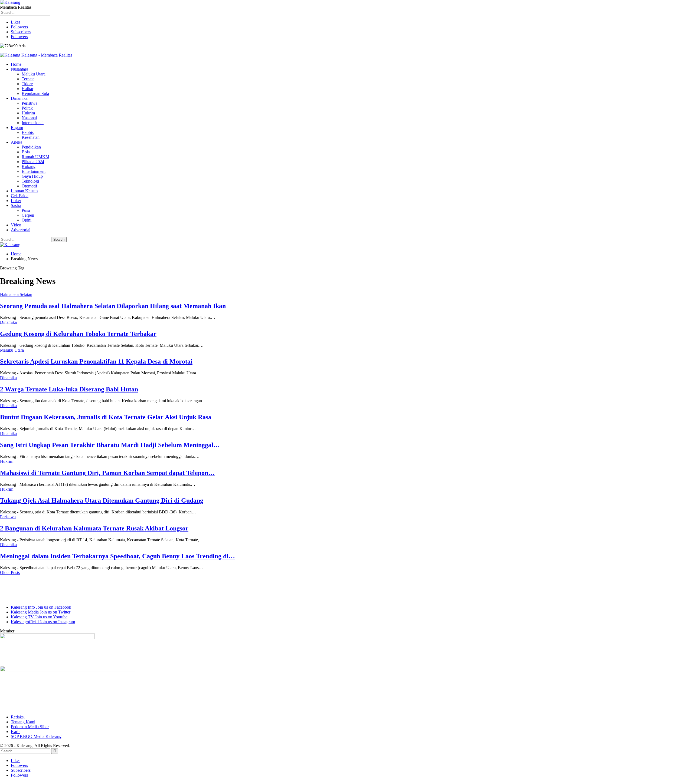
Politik (27, 108)
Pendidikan (31, 147)
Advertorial (20, 229)
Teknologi (30, 181)
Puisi (26, 210)
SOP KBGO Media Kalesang (36, 736)
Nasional (29, 118)
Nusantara (19, 69)
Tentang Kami (23, 722)
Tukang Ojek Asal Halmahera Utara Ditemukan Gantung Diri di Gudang (101, 500)
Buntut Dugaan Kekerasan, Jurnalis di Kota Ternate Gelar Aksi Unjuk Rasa (105, 417)
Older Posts (10, 572)
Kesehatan (31, 137)
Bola (26, 152)
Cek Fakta (19, 195)
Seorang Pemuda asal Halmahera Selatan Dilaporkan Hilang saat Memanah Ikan (113, 305)
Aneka (16, 142)
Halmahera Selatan (16, 294)
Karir (15, 731)
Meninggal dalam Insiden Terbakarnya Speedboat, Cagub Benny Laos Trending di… (117, 556)
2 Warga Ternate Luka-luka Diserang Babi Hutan (69, 389)
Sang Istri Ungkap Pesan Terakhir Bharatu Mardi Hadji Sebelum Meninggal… (110, 444)
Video (16, 225)
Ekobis (28, 132)
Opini (26, 220)
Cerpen (28, 215)
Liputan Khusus (24, 191)
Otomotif (29, 186)
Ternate (28, 79)
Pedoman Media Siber (30, 726)
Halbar (27, 88)
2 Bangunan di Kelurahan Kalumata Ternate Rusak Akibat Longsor (94, 528)
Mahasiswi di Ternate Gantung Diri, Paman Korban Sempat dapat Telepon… (107, 472)
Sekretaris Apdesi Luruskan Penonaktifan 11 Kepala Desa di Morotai (96, 361)
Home (16, 64)
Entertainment (33, 171)
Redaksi (18, 717)
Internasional (33, 122)
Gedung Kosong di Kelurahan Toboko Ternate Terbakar (78, 333)
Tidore (27, 83)
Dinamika (19, 98)
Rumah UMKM (35, 156)
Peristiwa (29, 103)
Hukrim (28, 113)
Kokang (28, 166)
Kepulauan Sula (35, 93)
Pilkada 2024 (33, 161)
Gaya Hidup (32, 176)
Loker (16, 200)
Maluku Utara (33, 74)
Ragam (17, 127)
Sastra (16, 205)
